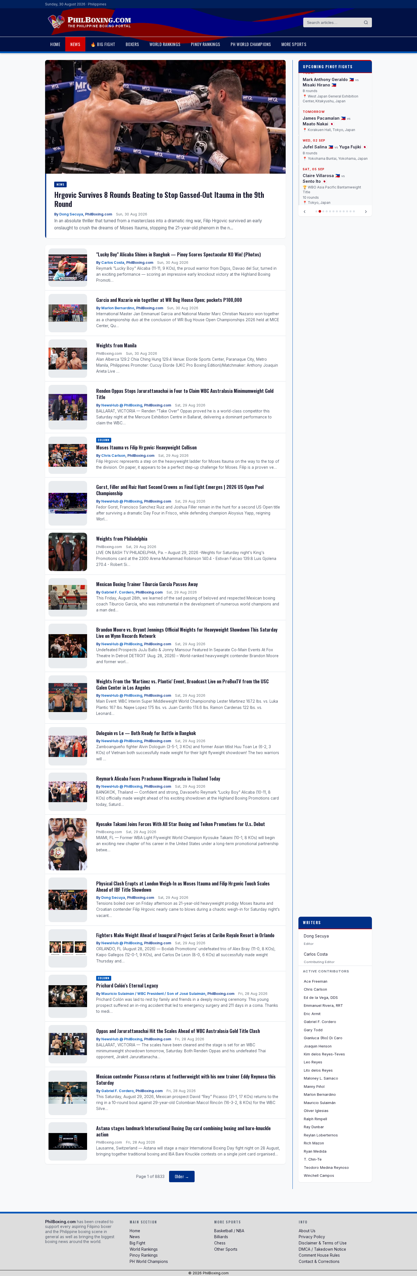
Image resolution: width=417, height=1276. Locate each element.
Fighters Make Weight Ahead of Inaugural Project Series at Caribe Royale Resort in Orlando (185, 935)
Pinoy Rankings (205, 44)
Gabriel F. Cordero (117, 592)
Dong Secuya (71, 214)
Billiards (221, 1236)
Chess (220, 1243)
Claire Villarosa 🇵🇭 (321, 131)
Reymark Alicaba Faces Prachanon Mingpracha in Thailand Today (158, 778)
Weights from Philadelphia (121, 538)
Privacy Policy (312, 1236)
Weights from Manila (116, 345)
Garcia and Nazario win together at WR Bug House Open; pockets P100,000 (169, 299)
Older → (182, 1176)
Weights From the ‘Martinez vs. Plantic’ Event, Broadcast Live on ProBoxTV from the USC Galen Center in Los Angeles (182, 684)
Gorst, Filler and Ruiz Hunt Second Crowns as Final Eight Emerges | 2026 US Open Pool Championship (180, 490)
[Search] (366, 22)
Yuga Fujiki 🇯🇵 (353, 102)
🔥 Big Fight (102, 44)
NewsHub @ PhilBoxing (121, 405)
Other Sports (225, 1249)
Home (55, 44)
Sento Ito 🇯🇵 (315, 137)
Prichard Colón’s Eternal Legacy (127, 985)
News (75, 44)
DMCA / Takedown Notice (322, 1249)
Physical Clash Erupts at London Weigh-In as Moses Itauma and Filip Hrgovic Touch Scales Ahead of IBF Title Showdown (183, 886)
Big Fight (137, 1243)
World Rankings (165, 44)
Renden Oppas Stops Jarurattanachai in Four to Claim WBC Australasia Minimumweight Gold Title (184, 394)
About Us (307, 1231)
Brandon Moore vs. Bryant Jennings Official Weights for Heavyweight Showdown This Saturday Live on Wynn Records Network (186, 632)
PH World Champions (251, 44)
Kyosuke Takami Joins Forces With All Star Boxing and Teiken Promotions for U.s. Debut (180, 823)
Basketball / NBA (229, 1231)
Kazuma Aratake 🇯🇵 (322, 181)
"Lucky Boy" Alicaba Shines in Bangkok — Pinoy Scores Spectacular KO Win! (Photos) (178, 254)
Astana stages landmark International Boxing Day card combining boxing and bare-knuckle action (183, 1131)
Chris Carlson (113, 455)
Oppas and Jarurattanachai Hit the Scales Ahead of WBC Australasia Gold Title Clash (178, 1030)
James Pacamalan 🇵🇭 (324, 74)
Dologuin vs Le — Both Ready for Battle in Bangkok (146, 732)
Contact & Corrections (319, 1261)
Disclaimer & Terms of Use (323, 1243)
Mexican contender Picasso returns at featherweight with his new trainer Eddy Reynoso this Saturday (186, 1079)
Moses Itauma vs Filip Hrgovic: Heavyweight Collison (146, 447)
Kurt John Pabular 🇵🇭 (324, 175)
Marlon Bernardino (117, 308)
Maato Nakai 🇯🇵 (318, 79)
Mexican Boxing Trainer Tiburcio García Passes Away (147, 584)
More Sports (294, 44)
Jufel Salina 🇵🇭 (318, 102)
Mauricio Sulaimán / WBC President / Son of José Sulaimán (153, 993)
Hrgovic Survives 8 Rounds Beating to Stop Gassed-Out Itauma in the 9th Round (159, 199)
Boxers (132, 44)
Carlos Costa (112, 262)
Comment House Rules (319, 1255)
